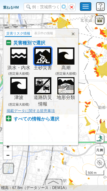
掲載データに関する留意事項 (31, 111)
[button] (7, 146)
